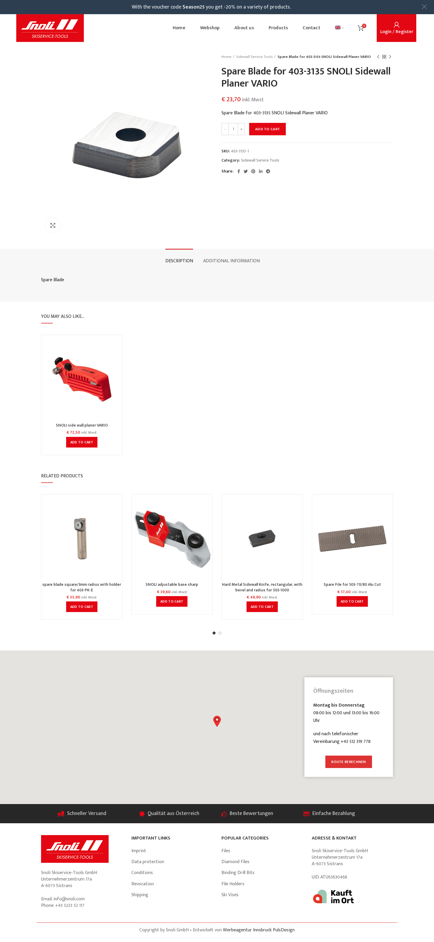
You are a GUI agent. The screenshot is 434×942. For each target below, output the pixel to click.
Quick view (117, 348)
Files (225, 851)
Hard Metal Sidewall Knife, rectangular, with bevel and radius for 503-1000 (262, 587)
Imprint (138, 851)
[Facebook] (239, 171)
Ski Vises (230, 895)
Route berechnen (348, 762)
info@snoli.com (69, 899)
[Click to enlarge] (52, 225)
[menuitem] (340, 28)
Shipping (139, 895)
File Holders (232, 884)
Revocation (142, 884)
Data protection (147, 862)
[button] (217, 721)
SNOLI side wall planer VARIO (82, 425)
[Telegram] (268, 171)
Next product (390, 57)
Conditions (142, 873)
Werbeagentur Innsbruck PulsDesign (259, 930)
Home (226, 56)
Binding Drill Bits (237, 873)
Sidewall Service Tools (254, 56)
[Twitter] (245, 171)
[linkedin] (260, 171)
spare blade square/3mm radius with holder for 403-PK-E (81, 587)
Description (179, 261)
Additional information (231, 261)
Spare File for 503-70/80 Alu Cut (352, 584)
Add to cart (267, 129)
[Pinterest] (253, 171)
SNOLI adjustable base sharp (172, 584)
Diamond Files (235, 862)
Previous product (378, 57)
